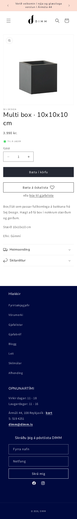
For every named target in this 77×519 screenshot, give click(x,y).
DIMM (43, 511)
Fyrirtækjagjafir (19, 305)
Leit (11, 353)
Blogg (12, 344)
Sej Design (9, 109)
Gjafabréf (15, 334)
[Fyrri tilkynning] (8, 5)
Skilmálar (15, 363)
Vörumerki (16, 315)
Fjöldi (6, 148)
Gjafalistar (16, 325)
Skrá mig (38, 474)
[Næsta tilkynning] (69, 5)
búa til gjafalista (41, 195)
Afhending (16, 373)
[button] (8, 20)
